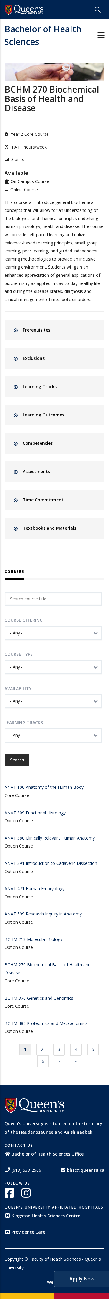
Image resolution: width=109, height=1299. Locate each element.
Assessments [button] (36, 471)
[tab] (60, 330)
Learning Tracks (24, 722)
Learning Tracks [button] (40, 386)
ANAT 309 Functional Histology (35, 813)
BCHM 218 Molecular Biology (33, 939)
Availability (18, 688)
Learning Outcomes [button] (43, 415)
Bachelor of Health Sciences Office (48, 1154)
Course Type (19, 654)
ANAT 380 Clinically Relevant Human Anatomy (50, 838)
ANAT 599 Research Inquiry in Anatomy (43, 914)
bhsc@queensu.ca (85, 1170)
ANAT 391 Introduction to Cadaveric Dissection (51, 863)
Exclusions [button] (34, 358)
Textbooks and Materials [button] (49, 528)
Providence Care (28, 1232)
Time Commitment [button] (43, 500)
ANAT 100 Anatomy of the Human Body (44, 787)
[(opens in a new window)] (24, 9)
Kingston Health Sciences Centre (46, 1216)
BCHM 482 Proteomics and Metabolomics (46, 1023)
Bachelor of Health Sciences (43, 35)
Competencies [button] (38, 443)
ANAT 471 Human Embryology (34, 888)
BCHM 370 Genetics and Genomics (39, 998)
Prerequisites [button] (36, 330)
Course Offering (24, 620)
